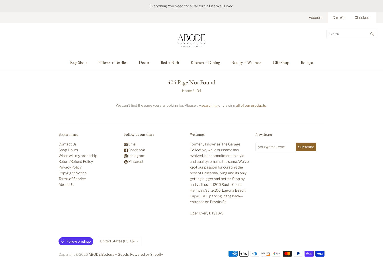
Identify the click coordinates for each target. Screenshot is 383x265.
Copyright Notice (73, 173)
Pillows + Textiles (112, 62)
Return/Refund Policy (76, 161)
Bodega (307, 62)
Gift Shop (281, 62)
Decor (144, 62)
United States (117, 241)
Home (187, 91)
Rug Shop (78, 62)
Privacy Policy (70, 167)
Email (132, 144)
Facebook (136, 150)
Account (315, 18)
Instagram (136, 156)
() (338, 18)
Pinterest (135, 161)
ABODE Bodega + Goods (108, 254)
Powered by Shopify (146, 254)
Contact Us (68, 144)
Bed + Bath (170, 62)
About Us (66, 185)
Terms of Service (72, 179)
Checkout (363, 18)
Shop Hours (68, 150)
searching (209, 105)
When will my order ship (78, 156)
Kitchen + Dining (205, 62)
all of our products (251, 105)
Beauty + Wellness (246, 62)
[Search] (372, 34)
